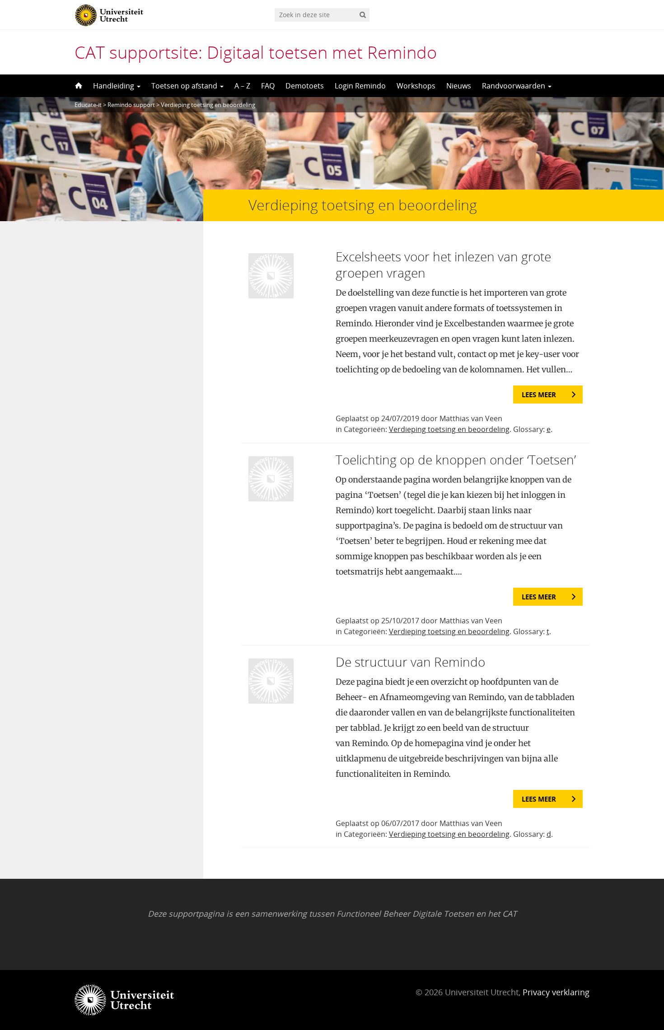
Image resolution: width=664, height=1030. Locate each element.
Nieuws (458, 86)
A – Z (242, 86)
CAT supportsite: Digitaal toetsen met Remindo (256, 52)
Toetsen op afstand (185, 86)
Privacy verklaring (556, 992)
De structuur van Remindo (410, 661)
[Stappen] (78, 85)
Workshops (416, 86)
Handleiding (114, 86)
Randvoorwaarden (514, 86)
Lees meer (539, 394)
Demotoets (304, 86)
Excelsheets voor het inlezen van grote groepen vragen (443, 264)
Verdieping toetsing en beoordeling (449, 429)
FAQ (268, 86)
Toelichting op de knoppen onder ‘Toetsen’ (456, 459)
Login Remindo (360, 86)
